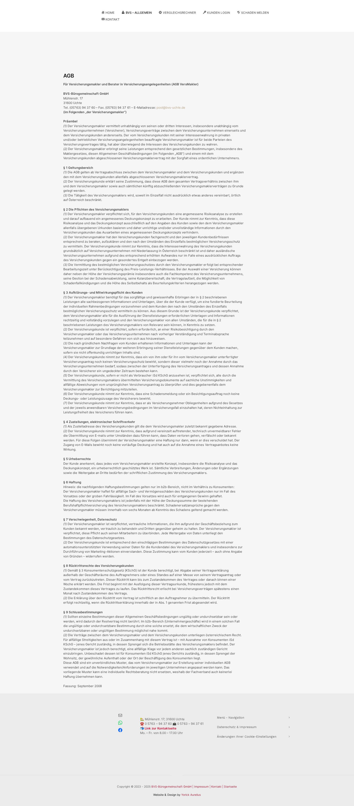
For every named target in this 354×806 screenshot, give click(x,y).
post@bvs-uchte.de (171, 107)
